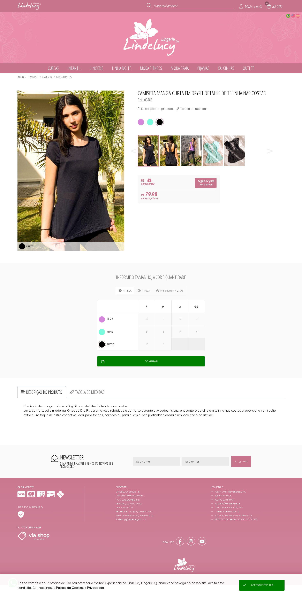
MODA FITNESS (64, 77)
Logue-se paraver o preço (206, 183)
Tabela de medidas (89, 392)
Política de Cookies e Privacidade (80, 588)
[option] (148, 150)
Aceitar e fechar (262, 585)
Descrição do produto (44, 392)
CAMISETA (47, 77)
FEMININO (33, 77)
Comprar (151, 361)
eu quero (241, 461)
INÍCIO (20, 77)
